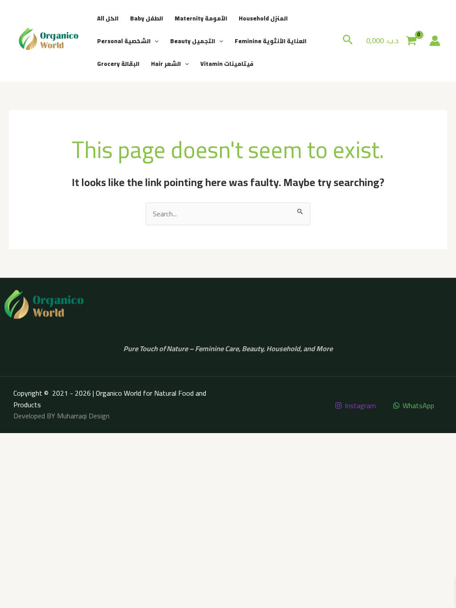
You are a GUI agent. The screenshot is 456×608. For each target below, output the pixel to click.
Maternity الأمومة (201, 18)
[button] (155, 41)
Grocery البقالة (118, 63)
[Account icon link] (434, 40)
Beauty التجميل (192, 41)
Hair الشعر (166, 63)
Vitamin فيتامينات (226, 63)
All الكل (107, 18)
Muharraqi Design (83, 415)
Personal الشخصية (124, 41)
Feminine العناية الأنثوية (270, 41)
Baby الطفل (146, 18)
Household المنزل (263, 18)
